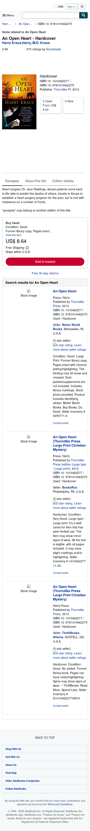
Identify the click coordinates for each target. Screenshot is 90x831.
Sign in (71, 6)
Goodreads (53, 49)
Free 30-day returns (45, 273)
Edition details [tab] (63, 180)
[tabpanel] (43, 199)
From (49, 105)
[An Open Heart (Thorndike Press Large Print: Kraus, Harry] (28, 437)
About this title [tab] (35, 180)
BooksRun (69, 487)
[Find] (83, 15)
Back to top (45, 737)
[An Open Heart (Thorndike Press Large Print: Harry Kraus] (28, 587)
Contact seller (61, 423)
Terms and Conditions (60, 804)
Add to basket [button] (45, 261)
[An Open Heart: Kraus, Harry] (28, 291)
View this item (13, 235)
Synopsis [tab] (12, 180)
